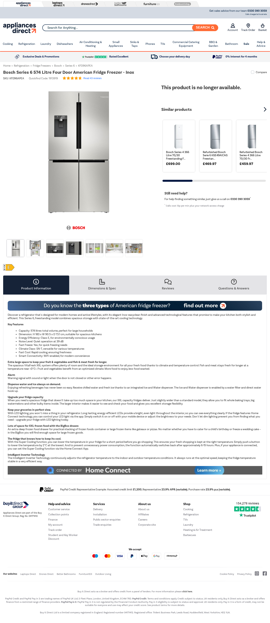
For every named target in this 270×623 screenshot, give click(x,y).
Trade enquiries (102, 524)
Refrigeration (26, 44)
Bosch (58, 65)
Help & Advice (261, 44)
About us (143, 509)
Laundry (46, 44)
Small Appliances (116, 44)
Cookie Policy (227, 574)
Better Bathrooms (66, 574)
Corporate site (147, 524)
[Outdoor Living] (181, 4)
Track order (55, 530)
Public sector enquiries (107, 519)
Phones (150, 44)
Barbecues (189, 535)
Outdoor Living (103, 574)
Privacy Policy (244, 574)
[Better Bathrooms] (119, 4)
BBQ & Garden (213, 44)
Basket (262, 30)
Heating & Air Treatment (197, 530)
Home (6, 65)
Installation (100, 514)
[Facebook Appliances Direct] (263, 575)
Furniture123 (85, 574)
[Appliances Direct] (23, 4)
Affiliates (143, 514)
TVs (162, 44)
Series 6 (70, 65)
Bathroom (231, 44)
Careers (142, 519)
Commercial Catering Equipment (186, 44)
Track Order (248, 30)
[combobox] (130, 28)
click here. (187, 591)
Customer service (59, 509)
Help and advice (59, 504)
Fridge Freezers (42, 65)
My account (55, 524)
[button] (145, 149)
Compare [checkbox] (261, 72)
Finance (53, 519)
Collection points (58, 514)
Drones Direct (46, 574)
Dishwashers (65, 44)
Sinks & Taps (134, 44)
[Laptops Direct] (57, 4)
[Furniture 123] (150, 4)
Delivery (98, 509)
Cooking (8, 44)
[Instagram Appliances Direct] (256, 575)
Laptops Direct (28, 574)
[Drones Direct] (88, 4)
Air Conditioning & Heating (90, 44)
